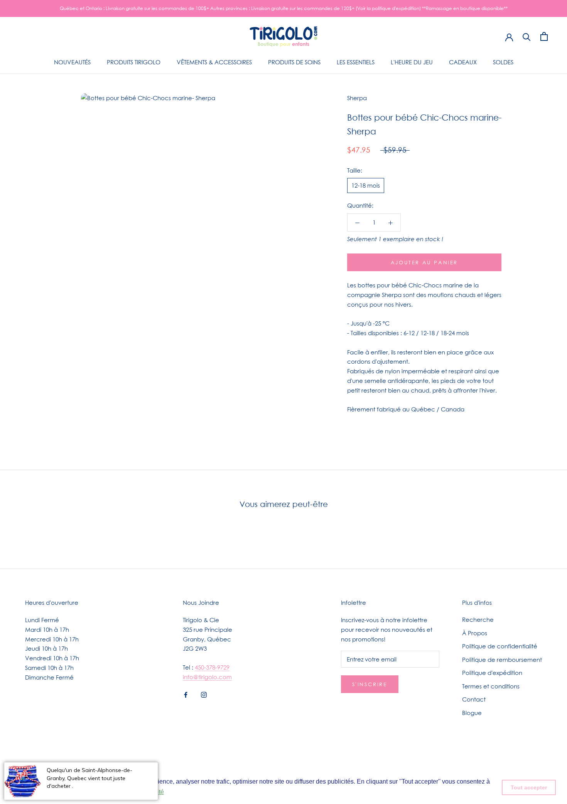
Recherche (478, 619)
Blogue (472, 712)
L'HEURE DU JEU (412, 62)
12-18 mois (365, 185)
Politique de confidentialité (499, 646)
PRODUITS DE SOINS (294, 62)
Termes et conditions (491, 686)
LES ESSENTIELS (356, 62)
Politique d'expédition (492, 672)
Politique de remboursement (502, 659)
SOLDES (503, 62)
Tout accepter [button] (529, 787)
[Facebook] (186, 694)
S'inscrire (369, 684)
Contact (474, 699)
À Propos (474, 632)
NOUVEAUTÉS (72, 62)
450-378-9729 (212, 667)
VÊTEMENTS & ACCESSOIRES (214, 62)
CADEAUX (463, 62)
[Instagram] (204, 694)
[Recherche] (527, 36)
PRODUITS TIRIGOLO (133, 62)
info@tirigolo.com (207, 676)
